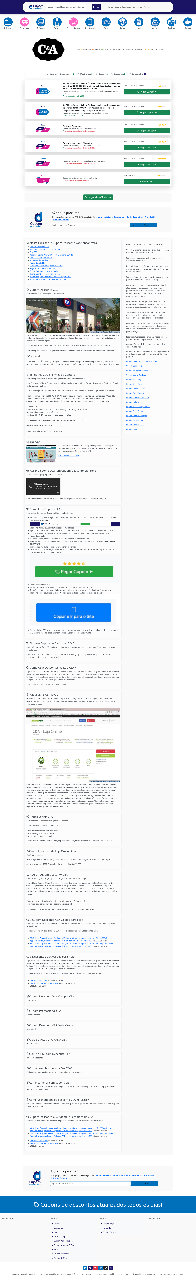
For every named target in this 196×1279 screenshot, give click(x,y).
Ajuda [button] (146, 7)
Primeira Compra (61, 219)
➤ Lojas (55, 1232)
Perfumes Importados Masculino (44, 983)
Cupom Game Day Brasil (136, 375)
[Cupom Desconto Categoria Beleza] (122, 22)
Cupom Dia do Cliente (135, 388)
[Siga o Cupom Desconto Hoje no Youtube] (95, 1268)
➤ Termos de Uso (59, 1258)
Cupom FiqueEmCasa (135, 393)
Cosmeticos (138, 217)
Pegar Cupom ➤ (148, 91)
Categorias (137, 7)
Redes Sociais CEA (37, 263)
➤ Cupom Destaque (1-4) (62, 1241)
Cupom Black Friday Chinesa (138, 406)
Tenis (129, 217)
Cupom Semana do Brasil (137, 370)
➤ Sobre (55, 1223)
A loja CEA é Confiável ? (40, 260)
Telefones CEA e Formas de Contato (45, 249)
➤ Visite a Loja (147, 181)
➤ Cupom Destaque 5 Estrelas (64, 1245)
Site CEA (33, 252)
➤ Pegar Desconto (147, 130)
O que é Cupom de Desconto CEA (44, 271)
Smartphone (119, 217)
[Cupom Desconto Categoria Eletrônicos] (8, 22)
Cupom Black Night (134, 379)
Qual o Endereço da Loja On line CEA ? (46, 265)
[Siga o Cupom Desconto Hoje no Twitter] (85, 1268)
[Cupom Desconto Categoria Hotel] (139, 22)
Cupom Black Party (134, 384)
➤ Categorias (57, 1228)
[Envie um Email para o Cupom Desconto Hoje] (111, 1268)
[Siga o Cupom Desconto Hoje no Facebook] (90, 1268)
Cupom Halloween (134, 402)
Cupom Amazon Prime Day (137, 397)
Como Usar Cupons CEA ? (41, 257)
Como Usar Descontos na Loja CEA (45, 274)
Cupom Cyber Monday (135, 420)
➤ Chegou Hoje (107, 1223)
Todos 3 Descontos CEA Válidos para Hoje (48, 279)
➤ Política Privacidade (61, 1253)
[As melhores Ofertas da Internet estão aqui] (36, 7)
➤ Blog (55, 1249)
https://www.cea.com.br (68, 455)
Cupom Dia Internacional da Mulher (141, 361)
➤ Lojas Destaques (60, 1236)
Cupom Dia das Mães (135, 425)
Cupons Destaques (123, 7)
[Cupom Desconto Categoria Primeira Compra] (73, 22)
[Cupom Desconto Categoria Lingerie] (155, 22)
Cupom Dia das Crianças (136, 415)
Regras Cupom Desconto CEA (42, 268)
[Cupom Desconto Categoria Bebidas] (188, 22)
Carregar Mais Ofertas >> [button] (98, 197)
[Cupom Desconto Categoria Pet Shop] (171, 22)
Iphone (99, 217)
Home (110, 7)
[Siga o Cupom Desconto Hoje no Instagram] (100, 1268)
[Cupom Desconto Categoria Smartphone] (90, 22)
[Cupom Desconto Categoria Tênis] (106, 22)
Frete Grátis (150, 217)
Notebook (108, 217)
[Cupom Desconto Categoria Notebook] (41, 22)
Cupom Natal (131, 429)
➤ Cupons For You (108, 1232)
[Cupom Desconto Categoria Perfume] (57, 22)
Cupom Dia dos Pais (134, 366)
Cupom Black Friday (134, 411)
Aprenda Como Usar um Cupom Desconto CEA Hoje (52, 255)
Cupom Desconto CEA (39, 246)
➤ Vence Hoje (106, 1228)
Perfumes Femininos (39, 980)
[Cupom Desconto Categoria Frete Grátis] (24, 22)
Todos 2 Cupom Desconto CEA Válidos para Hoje (50, 276)
